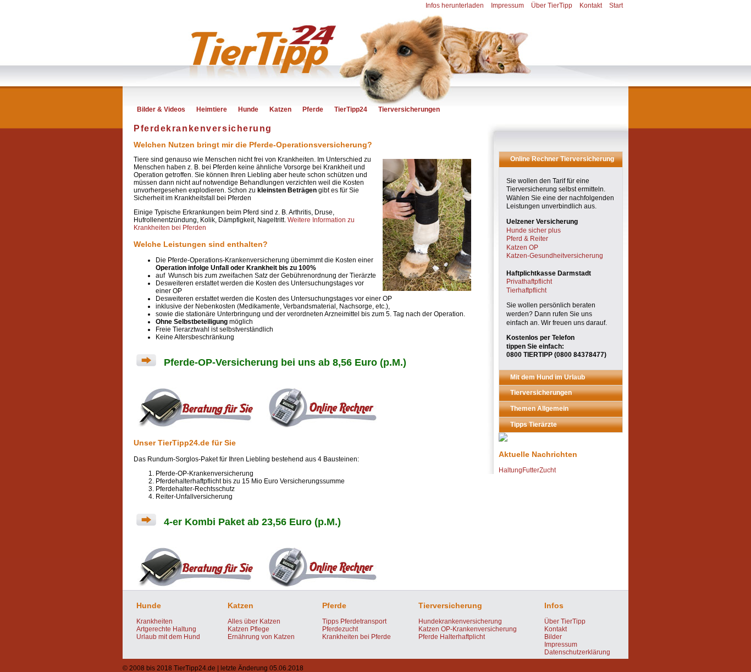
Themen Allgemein (539, 408)
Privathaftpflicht (529, 281)
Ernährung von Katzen (261, 637)
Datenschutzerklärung (577, 652)
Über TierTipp (551, 5)
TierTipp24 (350, 109)
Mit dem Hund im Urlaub (547, 377)
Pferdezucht (340, 629)
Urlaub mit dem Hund (168, 637)
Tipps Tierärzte (533, 424)
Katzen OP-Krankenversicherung (467, 629)
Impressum (507, 5)
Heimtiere (211, 109)
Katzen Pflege (248, 629)
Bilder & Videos (161, 109)
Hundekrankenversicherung (460, 621)
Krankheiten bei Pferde (356, 637)
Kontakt (590, 5)
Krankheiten (154, 621)
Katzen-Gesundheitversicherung (554, 256)
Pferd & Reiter (527, 239)
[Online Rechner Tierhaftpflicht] (321, 428)
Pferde (312, 109)
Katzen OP (522, 247)
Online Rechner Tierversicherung (562, 159)
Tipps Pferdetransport (354, 621)
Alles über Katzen (254, 621)
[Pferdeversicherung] (503, 439)
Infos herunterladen (455, 5)
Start (616, 5)
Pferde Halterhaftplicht (451, 637)
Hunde (248, 109)
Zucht (547, 470)
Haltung (510, 470)
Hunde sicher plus (533, 230)
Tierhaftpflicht (526, 290)
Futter (530, 470)
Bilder (553, 637)
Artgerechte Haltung (166, 629)
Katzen (280, 109)
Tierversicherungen (409, 109)
